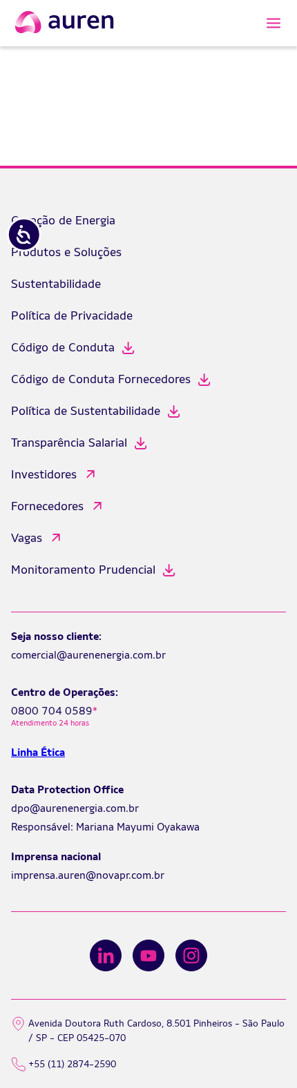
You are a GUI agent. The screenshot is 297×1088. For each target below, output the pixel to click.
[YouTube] (148, 955)
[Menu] (273, 23)
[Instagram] (191, 955)
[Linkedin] (106, 955)
